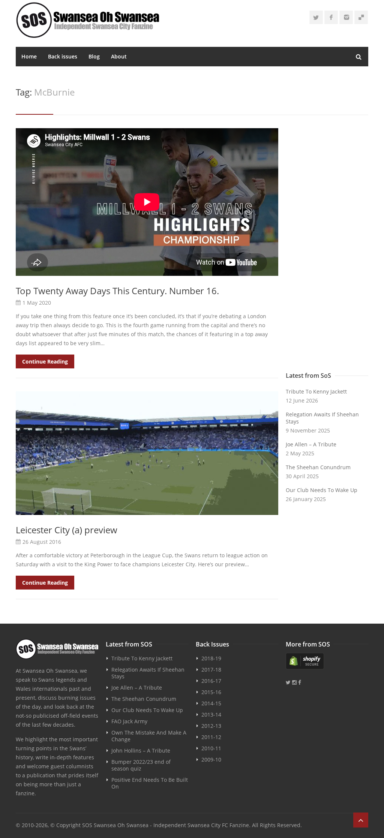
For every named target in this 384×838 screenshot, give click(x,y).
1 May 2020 (36, 302)
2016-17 (211, 680)
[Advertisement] (327, 248)
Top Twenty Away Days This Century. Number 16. (117, 290)
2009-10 (211, 759)
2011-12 (211, 737)
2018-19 (211, 658)
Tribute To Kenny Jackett (316, 391)
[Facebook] (331, 17)
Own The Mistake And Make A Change (148, 736)
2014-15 (211, 703)
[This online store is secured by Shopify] (327, 661)
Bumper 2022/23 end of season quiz (141, 765)
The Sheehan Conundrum (318, 467)
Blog (94, 56)
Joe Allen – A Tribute (311, 444)
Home (29, 56)
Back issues (62, 56)
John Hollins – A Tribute (140, 750)
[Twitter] (316, 17)
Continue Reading (45, 361)
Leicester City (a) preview (66, 530)
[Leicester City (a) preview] (147, 453)
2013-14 (211, 714)
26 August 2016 (41, 541)
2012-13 (211, 725)
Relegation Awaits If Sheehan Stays (322, 418)
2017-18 (211, 669)
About (119, 56)
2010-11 (211, 748)
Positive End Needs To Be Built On (149, 783)
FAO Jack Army (129, 721)
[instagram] (346, 17)
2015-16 (211, 692)
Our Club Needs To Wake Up (321, 490)
